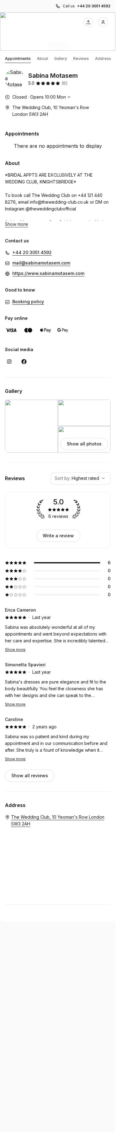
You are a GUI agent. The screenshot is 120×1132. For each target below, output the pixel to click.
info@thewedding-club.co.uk (59, 202)
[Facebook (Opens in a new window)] (24, 361)
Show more (15, 649)
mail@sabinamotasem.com (41, 262)
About (42, 58)
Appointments (18, 58)
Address (103, 58)
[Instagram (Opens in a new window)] (9, 361)
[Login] (103, 22)
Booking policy (28, 301)
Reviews (81, 58)
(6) (65, 83)
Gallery (60, 58)
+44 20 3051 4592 (93, 6)
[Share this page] (88, 22)
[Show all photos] (57, 31)
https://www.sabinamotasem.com (48, 273)
